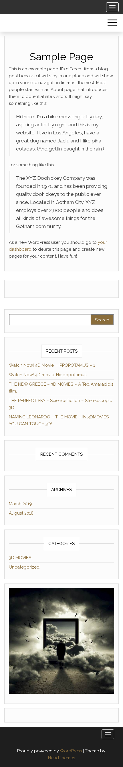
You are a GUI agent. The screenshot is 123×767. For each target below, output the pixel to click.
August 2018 (21, 513)
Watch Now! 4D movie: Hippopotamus (47, 374)
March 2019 (20, 503)
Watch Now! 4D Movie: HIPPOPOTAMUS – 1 (52, 365)
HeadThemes (61, 757)
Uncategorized (24, 567)
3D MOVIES (20, 557)
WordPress (71, 751)
